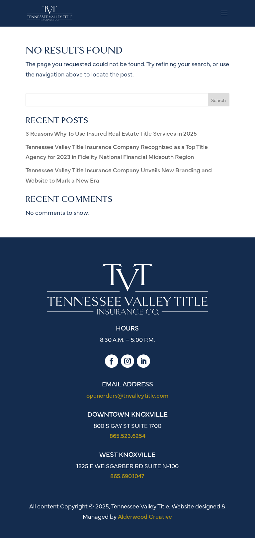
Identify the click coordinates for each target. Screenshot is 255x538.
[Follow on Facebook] (111, 361)
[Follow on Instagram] (127, 361)
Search (218, 100)
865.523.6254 (127, 435)
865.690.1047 (127, 475)
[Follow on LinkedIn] (143, 361)
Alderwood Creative (145, 516)
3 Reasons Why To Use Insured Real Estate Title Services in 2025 (111, 133)
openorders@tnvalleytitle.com (127, 395)
